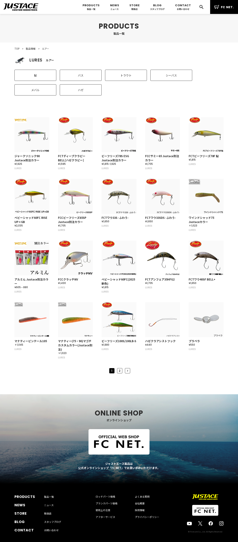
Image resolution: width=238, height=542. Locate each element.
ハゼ (80, 90)
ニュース (114, 8)
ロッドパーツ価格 (105, 496)
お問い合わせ (183, 8)
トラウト (126, 75)
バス (80, 75)
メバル (35, 90)
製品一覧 (91, 8)
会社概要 (140, 503)
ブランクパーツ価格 (106, 503)
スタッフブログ (157, 8)
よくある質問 (142, 496)
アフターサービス (105, 517)
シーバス (171, 75)
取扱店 (134, 8)
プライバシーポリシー (147, 517)
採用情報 (140, 510)
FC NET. (227, 7)
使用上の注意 (103, 510)
